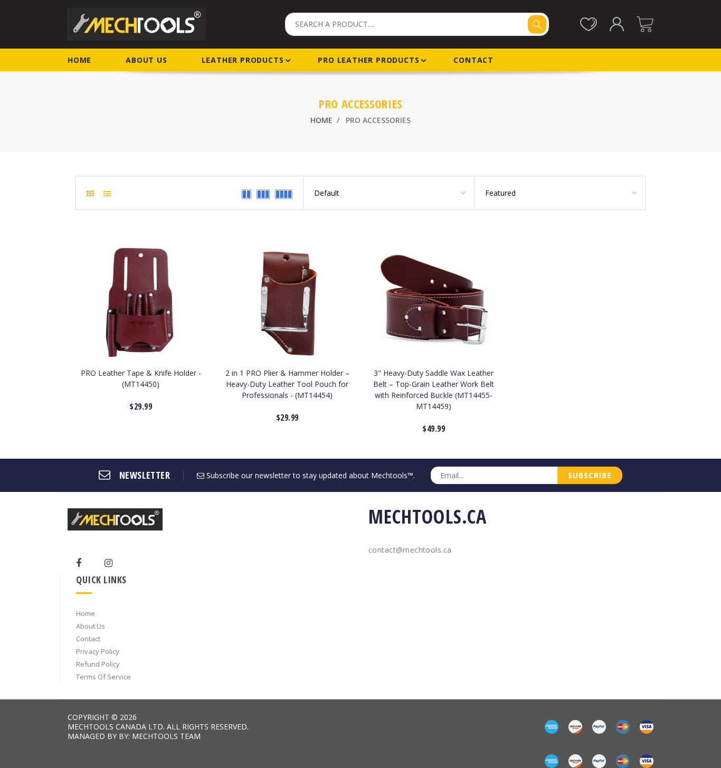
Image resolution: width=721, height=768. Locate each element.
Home (321, 120)
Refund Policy (98, 664)
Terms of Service (103, 676)
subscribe (590, 475)
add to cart (141, 336)
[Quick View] (149, 407)
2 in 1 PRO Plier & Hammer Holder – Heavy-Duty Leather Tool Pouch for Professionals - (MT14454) (287, 384)
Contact (88, 638)
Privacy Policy (97, 651)
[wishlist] (131, 407)
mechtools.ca (427, 516)
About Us (90, 626)
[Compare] (168, 407)
